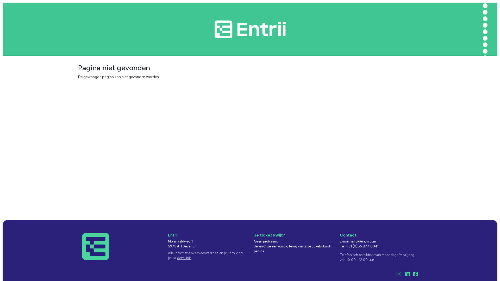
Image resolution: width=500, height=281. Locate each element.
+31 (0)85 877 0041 (362, 246)
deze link (184, 258)
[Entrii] (95, 246)
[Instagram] (399, 275)
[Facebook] (415, 275)
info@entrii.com (363, 241)
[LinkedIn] (407, 275)
